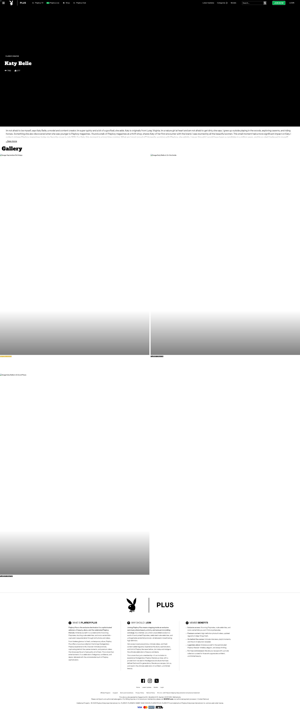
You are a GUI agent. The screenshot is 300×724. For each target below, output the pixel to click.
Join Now (278, 3)
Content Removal (203, 699)
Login (291, 3)
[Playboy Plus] (17, 3)
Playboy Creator (12, 56)
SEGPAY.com (168, 699)
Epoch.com (102, 699)
